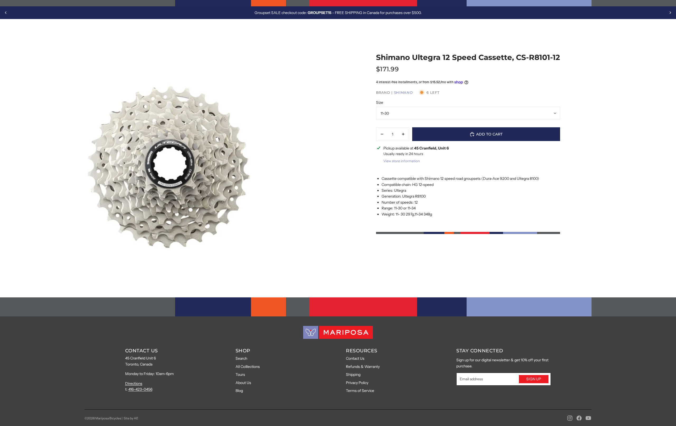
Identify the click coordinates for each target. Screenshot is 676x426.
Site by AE (131, 418)
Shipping (353, 374)
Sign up (533, 379)
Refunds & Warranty (363, 366)
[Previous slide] (6, 12)
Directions (133, 383)
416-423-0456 (140, 389)
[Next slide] (670, 12)
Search (241, 358)
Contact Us (355, 358)
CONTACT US (141, 351)
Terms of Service (360, 390)
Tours (240, 374)
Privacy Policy (357, 382)
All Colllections (248, 366)
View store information (401, 161)
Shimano (403, 92)
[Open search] (641, 32)
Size (379, 102)
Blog (239, 390)
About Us (243, 382)
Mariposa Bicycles (108, 418)
